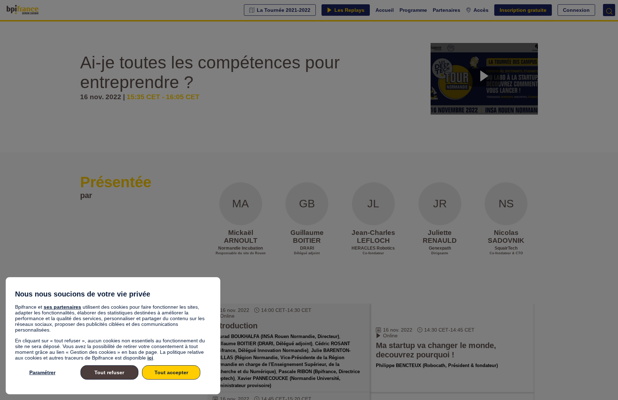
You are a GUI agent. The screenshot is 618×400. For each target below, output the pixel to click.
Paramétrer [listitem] (42, 372)
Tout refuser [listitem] (109, 372)
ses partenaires (62, 307)
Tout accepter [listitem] (171, 372)
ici (150, 358)
